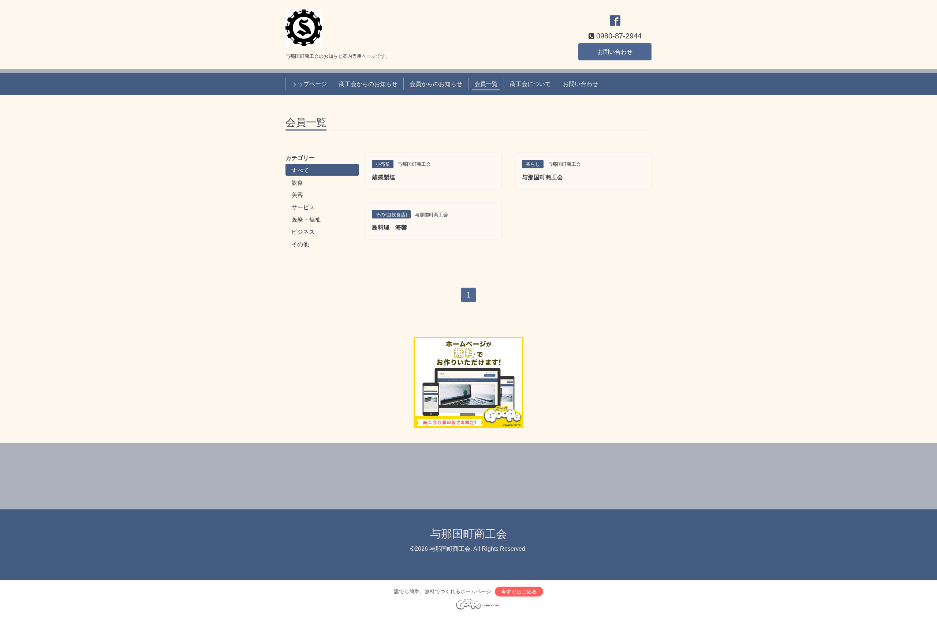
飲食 (297, 183)
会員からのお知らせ (436, 84)
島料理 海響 (389, 227)
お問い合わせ (614, 52)
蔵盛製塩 (383, 177)
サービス (303, 207)
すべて (300, 170)
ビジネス (303, 232)
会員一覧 (486, 84)
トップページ (309, 84)
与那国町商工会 (542, 177)
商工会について (530, 84)
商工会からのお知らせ (368, 84)
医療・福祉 (306, 219)
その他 (300, 244)
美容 (297, 195)
